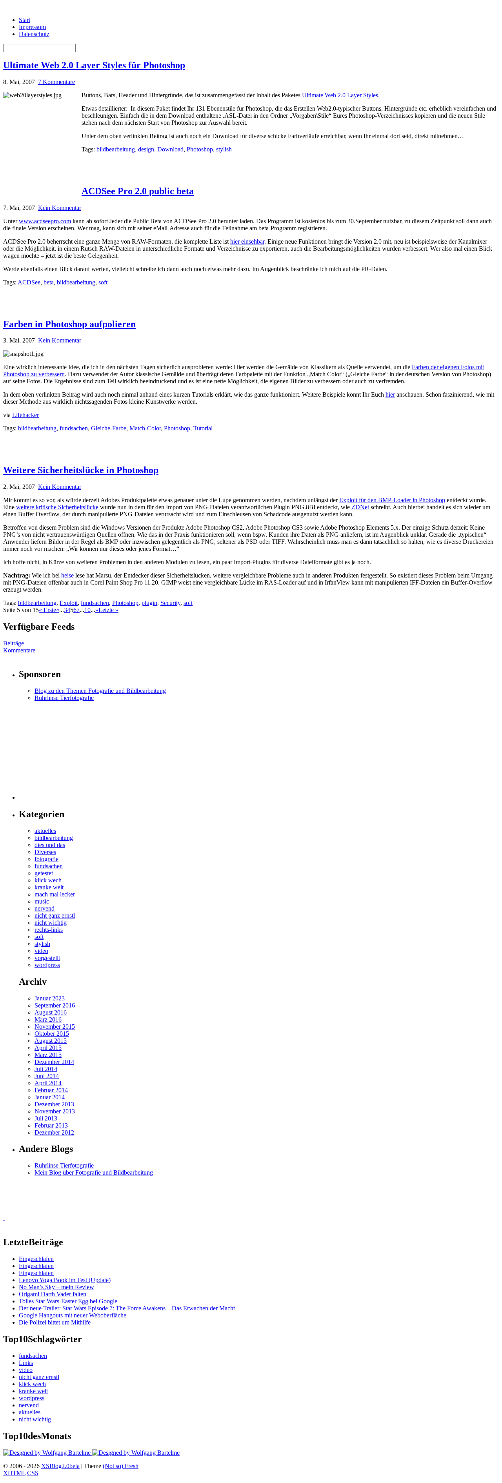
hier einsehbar (247, 241)
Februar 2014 (51, 1090)
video (41, 950)
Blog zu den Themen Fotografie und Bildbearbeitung (100, 690)
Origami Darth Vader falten (52, 1294)
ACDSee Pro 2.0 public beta (138, 191)
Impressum (32, 27)
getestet (44, 873)
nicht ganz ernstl (55, 915)
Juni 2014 (47, 1076)
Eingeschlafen (36, 1258)
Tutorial (203, 428)
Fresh (131, 1466)
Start (24, 19)
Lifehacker (25, 415)
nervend (45, 908)
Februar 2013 (51, 1125)
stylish (224, 149)
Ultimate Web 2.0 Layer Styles (340, 95)
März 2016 (48, 1019)
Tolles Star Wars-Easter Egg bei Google (68, 1301)
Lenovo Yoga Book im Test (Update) (65, 1280)
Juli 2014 (46, 1069)
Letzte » (108, 610)
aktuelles (45, 830)
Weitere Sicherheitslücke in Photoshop (80, 470)
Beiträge (13, 643)
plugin (149, 602)
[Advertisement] (173, 165)
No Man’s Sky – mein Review (56, 1287)
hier (390, 394)
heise (67, 575)
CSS (32, 1473)
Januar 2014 (50, 1097)
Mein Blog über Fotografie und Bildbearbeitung (94, 1172)
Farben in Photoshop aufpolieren (69, 324)
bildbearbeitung (115, 149)
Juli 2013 (46, 1118)
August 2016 (51, 1012)
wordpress (47, 965)
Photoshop (200, 149)
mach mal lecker (55, 894)
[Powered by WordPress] (47, 1452)
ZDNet (360, 507)
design (146, 149)
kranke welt (49, 887)
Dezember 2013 (54, 1104)
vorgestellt (47, 958)
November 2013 (55, 1111)
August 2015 (51, 1040)
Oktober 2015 (52, 1033)
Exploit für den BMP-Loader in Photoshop (392, 500)
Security (170, 602)
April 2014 (48, 1083)
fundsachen (74, 428)
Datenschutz (34, 34)
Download (170, 149)
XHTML (14, 1473)
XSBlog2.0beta (60, 1466)
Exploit (69, 602)
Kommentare (19, 650)
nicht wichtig (51, 922)
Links (26, 1362)
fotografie (46, 859)
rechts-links (49, 929)
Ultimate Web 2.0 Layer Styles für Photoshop (94, 65)
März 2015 (48, 1054)
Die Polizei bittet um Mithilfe (55, 1322)
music (42, 901)
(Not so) (114, 1466)
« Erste (47, 610)
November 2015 (55, 1026)
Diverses (45, 852)
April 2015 (48, 1047)
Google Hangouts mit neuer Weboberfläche (72, 1315)
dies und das (50, 845)
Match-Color (145, 428)
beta (49, 282)
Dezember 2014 (54, 1062)
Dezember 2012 (54, 1132)
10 (87, 610)
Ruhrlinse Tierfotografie (64, 697)
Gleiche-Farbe (108, 428)
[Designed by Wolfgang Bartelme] (136, 1452)
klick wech (48, 880)
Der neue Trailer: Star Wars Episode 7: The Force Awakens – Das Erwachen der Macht (127, 1308)
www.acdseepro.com (45, 221)
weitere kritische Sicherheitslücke (57, 507)
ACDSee (29, 282)
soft (102, 282)
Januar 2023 (50, 998)
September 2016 (55, 1005)
